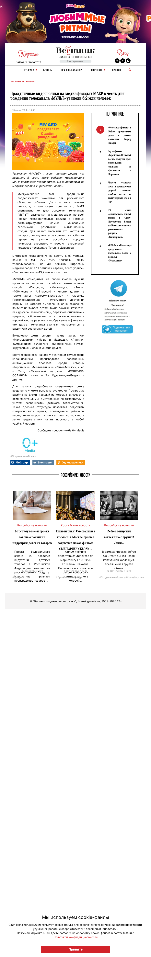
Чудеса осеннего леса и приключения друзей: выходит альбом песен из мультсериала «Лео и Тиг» (119, 192)
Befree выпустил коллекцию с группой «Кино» (119, 537)
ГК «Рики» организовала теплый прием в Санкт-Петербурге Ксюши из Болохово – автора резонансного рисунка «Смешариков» (119, 223)
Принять (75, 949)
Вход (123, 53)
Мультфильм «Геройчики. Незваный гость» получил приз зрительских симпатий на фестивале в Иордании (119, 163)
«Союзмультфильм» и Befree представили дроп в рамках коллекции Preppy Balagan (119, 135)
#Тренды (17, 577)
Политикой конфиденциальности (76, 937)
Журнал (116, 70)
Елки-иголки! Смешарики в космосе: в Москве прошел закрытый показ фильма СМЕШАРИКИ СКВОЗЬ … (75, 540)
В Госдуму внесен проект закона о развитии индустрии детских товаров (32, 537)
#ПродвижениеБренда (23, 456)
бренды (47, 70)
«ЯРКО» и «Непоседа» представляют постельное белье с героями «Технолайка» (119, 253)
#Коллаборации (134, 577)
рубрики (29, 70)
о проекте (96, 70)
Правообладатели (71, 70)
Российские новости (22, 82)
